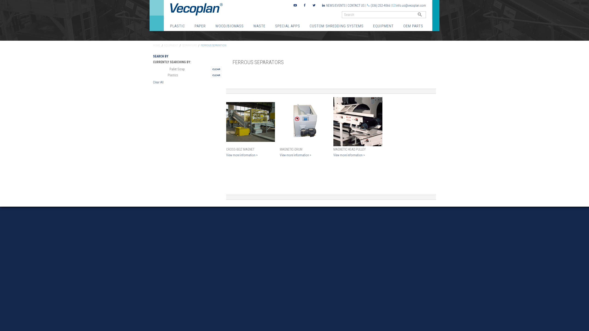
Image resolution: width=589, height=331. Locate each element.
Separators (189, 45)
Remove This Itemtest (216, 69)
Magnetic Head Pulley (349, 149)
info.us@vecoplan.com (411, 5)
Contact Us (356, 5)
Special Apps (287, 26)
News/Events (336, 5)
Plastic (177, 26)
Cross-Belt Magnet (240, 149)
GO (424, 15)
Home (156, 45)
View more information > (242, 155)
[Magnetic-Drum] (304, 121)
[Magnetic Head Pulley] (357, 121)
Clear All (158, 82)
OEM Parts (413, 26)
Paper (200, 26)
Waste (259, 26)
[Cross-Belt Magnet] (250, 121)
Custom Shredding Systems (337, 26)
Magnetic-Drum (291, 149)
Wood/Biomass (229, 26)
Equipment (383, 26)
